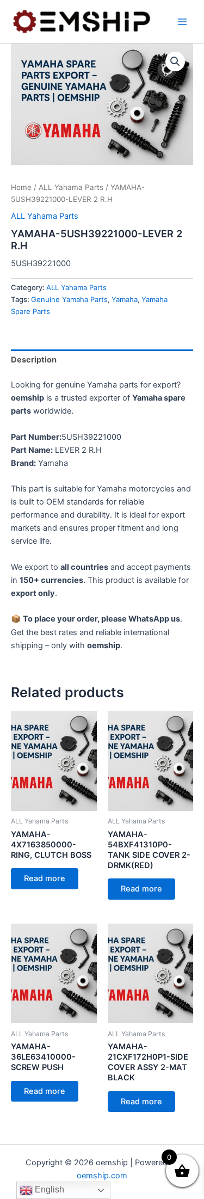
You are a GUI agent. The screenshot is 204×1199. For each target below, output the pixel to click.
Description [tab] (34, 360)
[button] (175, 61)
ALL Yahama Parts (71, 187)
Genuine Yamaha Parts (69, 299)
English (48, 1189)
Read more (44, 878)
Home (21, 187)
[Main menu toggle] (182, 21)
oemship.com (102, 1175)
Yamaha (125, 299)
